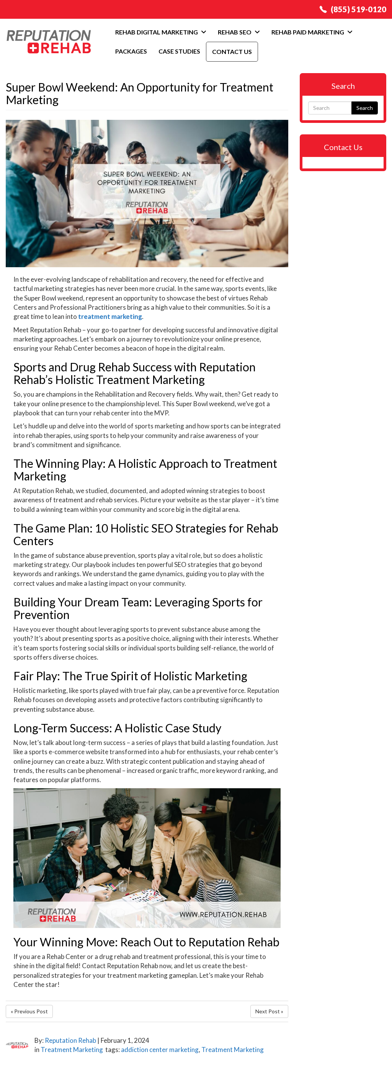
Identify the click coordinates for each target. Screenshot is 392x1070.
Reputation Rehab (70, 1040)
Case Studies (179, 51)
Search (364, 108)
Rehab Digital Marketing (157, 32)
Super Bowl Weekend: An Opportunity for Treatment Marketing (139, 93)
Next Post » (269, 1011)
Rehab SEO (235, 32)
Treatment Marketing (72, 1049)
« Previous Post (29, 1011)
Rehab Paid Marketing (308, 32)
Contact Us (232, 51)
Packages (131, 51)
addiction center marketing (160, 1049)
